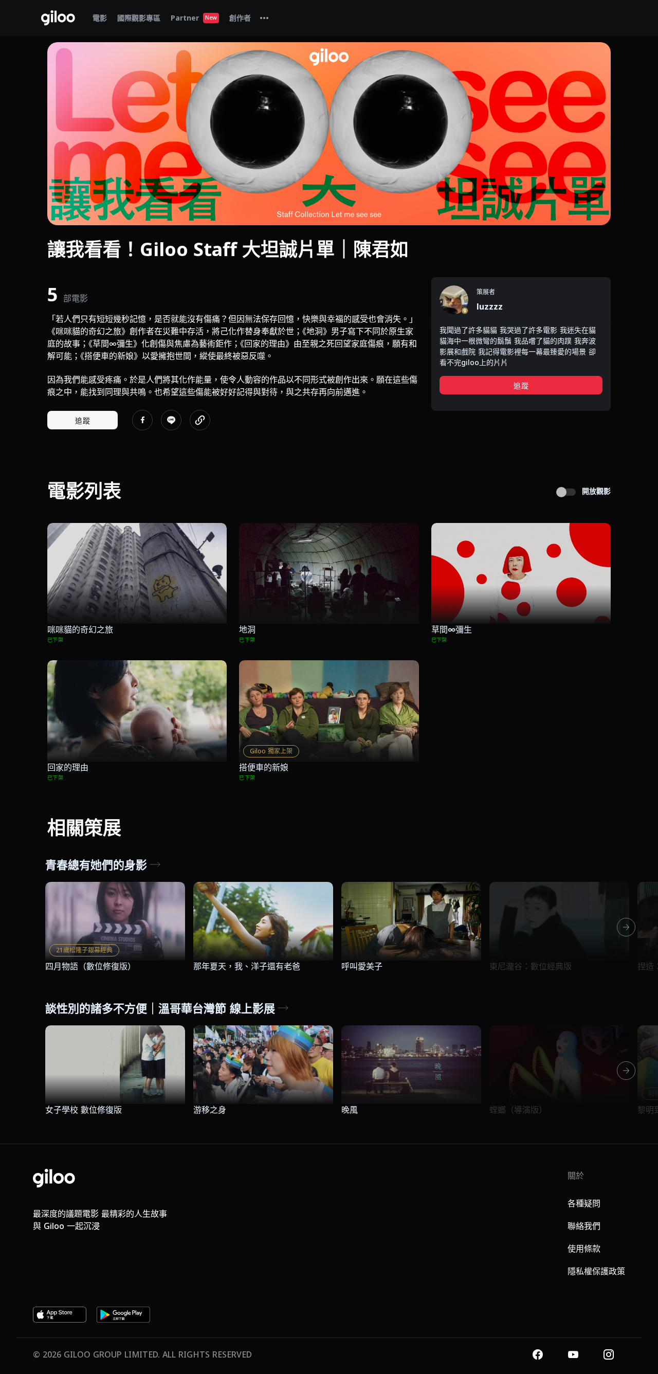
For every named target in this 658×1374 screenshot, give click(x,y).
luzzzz (490, 306)
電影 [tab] (100, 18)
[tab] (264, 18)
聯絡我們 (584, 1226)
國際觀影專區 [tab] (138, 18)
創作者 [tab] (240, 18)
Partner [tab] (194, 18)
